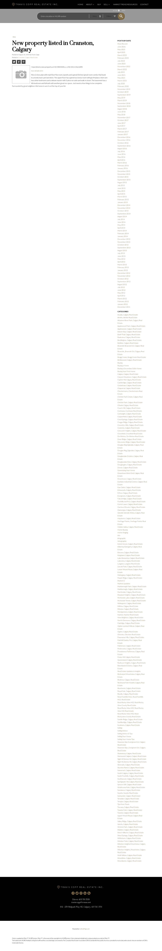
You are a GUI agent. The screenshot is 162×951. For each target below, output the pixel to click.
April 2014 (121, 228)
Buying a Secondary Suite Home (129, 368)
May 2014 (121, 225)
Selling (119, 728)
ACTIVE (115, 10)
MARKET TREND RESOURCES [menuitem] (125, 4)
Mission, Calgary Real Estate (128, 609)
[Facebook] (73, 893)
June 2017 (121, 123)
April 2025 (121, 52)
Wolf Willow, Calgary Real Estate (129, 855)
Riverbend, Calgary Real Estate (129, 688)
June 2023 (121, 63)
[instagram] (81, 893)
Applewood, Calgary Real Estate (129, 329)
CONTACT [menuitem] (144, 4)
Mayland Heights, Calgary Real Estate (131, 595)
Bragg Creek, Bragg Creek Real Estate (131, 357)
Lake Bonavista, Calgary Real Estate (130, 558)
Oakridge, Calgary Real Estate (128, 623)
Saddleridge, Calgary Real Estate (129, 722)
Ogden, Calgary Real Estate (127, 632)
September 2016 (123, 146)
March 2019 (122, 100)
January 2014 (122, 236)
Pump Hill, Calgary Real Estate (128, 657)
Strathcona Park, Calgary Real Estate (131, 787)
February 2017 (123, 131)
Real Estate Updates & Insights (129, 671)
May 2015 (121, 191)
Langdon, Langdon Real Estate (128, 564)
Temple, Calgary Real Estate (127, 801)
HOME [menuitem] (80, 4)
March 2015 (122, 197)
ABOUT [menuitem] (89, 4)
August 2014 (122, 216)
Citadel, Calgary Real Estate (127, 405)
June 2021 (121, 75)
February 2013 (123, 267)
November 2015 (123, 174)
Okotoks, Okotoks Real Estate (128, 634)
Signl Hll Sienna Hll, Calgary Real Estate (131, 759)
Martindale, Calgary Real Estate (129, 592)
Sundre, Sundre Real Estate (127, 793)
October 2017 (122, 120)
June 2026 (121, 47)
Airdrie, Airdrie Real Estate (127, 317)
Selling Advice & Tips (125, 733)
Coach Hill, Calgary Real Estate (128, 408)
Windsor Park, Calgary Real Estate (130, 841)
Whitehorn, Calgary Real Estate (129, 838)
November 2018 (123, 103)
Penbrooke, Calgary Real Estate (129, 649)
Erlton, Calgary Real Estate (127, 493)
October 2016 (122, 143)
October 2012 (122, 279)
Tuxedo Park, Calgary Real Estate (129, 810)
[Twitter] (77, 893)
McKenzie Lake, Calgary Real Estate (131, 598)
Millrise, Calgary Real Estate (127, 606)
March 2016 (122, 163)
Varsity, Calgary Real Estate (127, 824)
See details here (37, 71)
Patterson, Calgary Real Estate (128, 646)
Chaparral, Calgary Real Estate (128, 388)
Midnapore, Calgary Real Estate (129, 603)
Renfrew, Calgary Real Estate (128, 680)
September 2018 (123, 106)
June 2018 (121, 112)
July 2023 (121, 61)
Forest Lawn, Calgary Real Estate (129, 504)
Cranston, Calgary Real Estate (28, 57)
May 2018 (121, 114)
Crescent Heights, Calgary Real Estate (131, 431)
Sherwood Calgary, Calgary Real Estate (131, 756)
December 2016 (123, 137)
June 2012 (121, 290)
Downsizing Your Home (126, 470)
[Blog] (88, 893)
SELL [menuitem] (106, 4)
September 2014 (123, 214)
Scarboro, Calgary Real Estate (128, 725)
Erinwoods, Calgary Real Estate (129, 490)
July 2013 (121, 253)
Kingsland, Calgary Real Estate (128, 555)
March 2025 (122, 55)
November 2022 (123, 66)
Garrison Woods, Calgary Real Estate (131, 507)
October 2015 (122, 177)
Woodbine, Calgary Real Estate (129, 858)
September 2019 (123, 95)
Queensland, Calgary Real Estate (129, 660)
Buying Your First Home (126, 371)
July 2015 (121, 185)
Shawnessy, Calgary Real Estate (129, 753)
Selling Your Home (124, 736)
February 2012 (123, 301)
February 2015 (123, 199)
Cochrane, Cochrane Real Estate (129, 411)
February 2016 (123, 165)
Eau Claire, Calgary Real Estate (128, 487)
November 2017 (123, 117)
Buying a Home (123, 365)
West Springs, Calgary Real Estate (130, 835)
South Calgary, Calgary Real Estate (130, 773)
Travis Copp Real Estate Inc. (37, 4)
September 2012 (123, 281)
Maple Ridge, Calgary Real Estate (129, 578)
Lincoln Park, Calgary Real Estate (129, 566)
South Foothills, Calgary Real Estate (130, 776)
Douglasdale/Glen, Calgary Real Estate (131, 462)
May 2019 (121, 98)
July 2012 (121, 287)
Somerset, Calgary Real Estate (128, 770)
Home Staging (122, 532)
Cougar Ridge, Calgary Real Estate (130, 422)
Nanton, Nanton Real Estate (128, 615)
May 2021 (121, 78)
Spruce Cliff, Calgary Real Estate (129, 784)
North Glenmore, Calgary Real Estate (131, 620)
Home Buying (122, 530)
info (118, 535)
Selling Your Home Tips (125, 739)
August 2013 (122, 250)
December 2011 (123, 307)
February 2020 (123, 86)
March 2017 (122, 129)
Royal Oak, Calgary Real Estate (129, 691)
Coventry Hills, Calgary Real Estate (130, 425)
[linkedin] (85, 893)
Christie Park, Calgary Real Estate (129, 402)
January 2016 (122, 168)
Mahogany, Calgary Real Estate (129, 575)
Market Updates (123, 583)
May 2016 (121, 157)
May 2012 (121, 293)
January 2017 (122, 134)
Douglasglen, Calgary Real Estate (129, 465)
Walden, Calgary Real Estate (128, 830)
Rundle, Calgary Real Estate (127, 694)
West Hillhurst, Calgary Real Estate (130, 832)
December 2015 (123, 171)
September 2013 (123, 247)
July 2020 (121, 83)
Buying (119, 363)
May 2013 (121, 259)
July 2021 (121, 72)
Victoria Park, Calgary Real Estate (129, 827)
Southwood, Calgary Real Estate (129, 779)
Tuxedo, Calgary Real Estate (127, 813)
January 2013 (122, 270)
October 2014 (122, 211)
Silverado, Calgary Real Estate (128, 765)
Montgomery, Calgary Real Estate (130, 612)
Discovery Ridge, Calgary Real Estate (131, 442)
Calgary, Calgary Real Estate (127, 374)
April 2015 (121, 194)
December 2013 (123, 239)
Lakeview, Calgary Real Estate (128, 561)
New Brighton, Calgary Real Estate (130, 617)
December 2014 (123, 205)
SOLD (123, 10)
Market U (121, 581)
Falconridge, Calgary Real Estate (129, 499)
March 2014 (122, 230)
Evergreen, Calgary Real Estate (129, 496)
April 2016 (121, 160)
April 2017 (121, 126)
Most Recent (122, 44)
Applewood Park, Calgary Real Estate (131, 326)
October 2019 (122, 92)
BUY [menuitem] (99, 4)
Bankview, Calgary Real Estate (128, 337)
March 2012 (122, 298)
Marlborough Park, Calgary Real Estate (131, 586)
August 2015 (122, 182)
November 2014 (123, 208)
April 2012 (121, 296)
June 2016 (121, 154)
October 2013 (122, 245)
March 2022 (122, 69)
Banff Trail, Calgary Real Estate (128, 334)
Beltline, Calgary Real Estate (128, 343)
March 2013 (122, 265)
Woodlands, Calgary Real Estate (129, 861)
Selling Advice (122, 731)
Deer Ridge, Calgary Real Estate (129, 439)
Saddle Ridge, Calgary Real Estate (129, 719)
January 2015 (122, 202)
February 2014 (123, 233)
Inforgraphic (122, 541)
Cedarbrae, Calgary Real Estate (129, 385)
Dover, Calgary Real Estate (127, 467)
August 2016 (122, 148)
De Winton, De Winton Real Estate (130, 436)
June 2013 (121, 256)
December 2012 (123, 273)
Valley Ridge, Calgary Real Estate (129, 821)
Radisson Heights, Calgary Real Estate (131, 663)
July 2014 (121, 219)
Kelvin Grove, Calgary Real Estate (130, 544)
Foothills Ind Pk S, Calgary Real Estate (131, 501)
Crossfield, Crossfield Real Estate (129, 433)
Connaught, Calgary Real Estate (129, 414)
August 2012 (122, 284)
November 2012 (123, 276)
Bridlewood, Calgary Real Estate (129, 360)
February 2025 (123, 58)
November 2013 (123, 242)
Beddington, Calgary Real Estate (129, 340)
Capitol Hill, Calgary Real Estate (129, 380)
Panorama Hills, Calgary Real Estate (130, 637)
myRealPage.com (84, 929)
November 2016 (123, 140)
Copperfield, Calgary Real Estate (129, 416)
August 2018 (122, 109)
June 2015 (121, 188)
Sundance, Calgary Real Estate (128, 790)
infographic (121, 538)
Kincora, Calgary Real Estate (128, 552)
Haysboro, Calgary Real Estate (128, 518)
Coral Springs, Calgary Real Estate (130, 419)
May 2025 (121, 49)
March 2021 (122, 81)
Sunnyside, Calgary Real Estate (128, 796)
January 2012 (122, 304)
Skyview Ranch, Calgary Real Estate (130, 767)
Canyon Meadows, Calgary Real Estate (131, 377)
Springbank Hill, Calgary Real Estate (130, 782)
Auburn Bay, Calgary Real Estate (129, 332)
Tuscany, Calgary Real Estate (128, 807)
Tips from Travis (123, 804)
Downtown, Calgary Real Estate (129, 479)
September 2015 (123, 180)
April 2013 (121, 262)
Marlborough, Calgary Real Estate (129, 589)
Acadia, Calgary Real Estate (127, 315)
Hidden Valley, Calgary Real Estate (130, 527)
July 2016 (121, 151)
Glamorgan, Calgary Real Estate (129, 510)
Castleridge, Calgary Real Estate (129, 383)
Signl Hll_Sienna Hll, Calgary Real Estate (132, 762)
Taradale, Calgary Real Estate (128, 799)
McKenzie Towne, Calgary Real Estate (131, 600)
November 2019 (123, 89)
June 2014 (121, 222)
